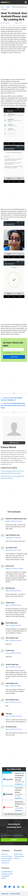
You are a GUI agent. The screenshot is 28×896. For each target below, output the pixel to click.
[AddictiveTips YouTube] (14, 887)
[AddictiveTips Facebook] (5, 887)
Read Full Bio (14, 442)
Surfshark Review (7, 874)
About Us (4, 854)
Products (5, 868)
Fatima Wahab (6, 22)
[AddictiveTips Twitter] (9, 887)
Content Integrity (6, 858)
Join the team (5, 860)
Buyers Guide (18, 854)
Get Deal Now (18, 784)
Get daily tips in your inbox (13, 344)
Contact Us (5, 863)
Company (5, 850)
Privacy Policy (15, 893)
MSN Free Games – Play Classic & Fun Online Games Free (12, 477)
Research (18, 850)
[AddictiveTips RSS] (18, 887)
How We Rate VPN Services (13, 814)
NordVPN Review (6, 871)
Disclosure (4, 893)
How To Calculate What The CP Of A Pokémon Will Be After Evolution (12, 472)
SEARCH (14, 840)
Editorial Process (6, 856)
